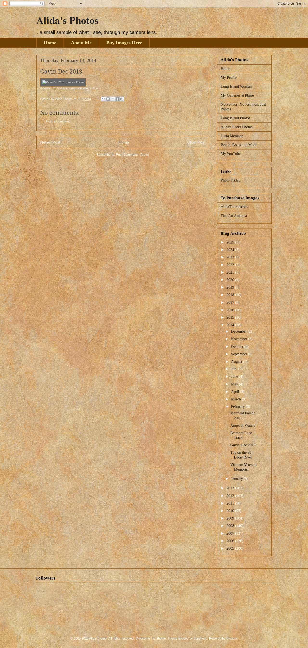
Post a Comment (58, 121)
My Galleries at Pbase (237, 95)
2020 (230, 280)
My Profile (229, 77)
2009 (230, 518)
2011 (230, 503)
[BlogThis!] (108, 99)
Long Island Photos (235, 118)
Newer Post (50, 142)
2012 (230, 496)
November (239, 339)
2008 (230, 526)
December (239, 331)
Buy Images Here (124, 42)
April (235, 392)
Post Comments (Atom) (132, 154)
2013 (230, 488)
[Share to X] (112, 99)
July (234, 369)
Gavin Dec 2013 (49, 88)
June (235, 376)
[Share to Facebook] (117, 99)
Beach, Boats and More (239, 145)
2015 (230, 317)
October (237, 346)
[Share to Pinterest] (121, 99)
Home (50, 42)
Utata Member (232, 136)
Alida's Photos (67, 20)
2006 (230, 541)
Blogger (231, 638)
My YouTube (231, 154)
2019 (230, 287)
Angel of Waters (242, 425)
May (235, 384)
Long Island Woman (236, 86)
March (236, 399)
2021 (230, 272)
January (237, 479)
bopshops (200, 638)
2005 (230, 548)
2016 (230, 310)
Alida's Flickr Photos (236, 127)
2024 (230, 250)
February (238, 407)
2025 (230, 242)
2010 (230, 511)
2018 (230, 295)
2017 (230, 302)
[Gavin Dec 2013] (63, 82)
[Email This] (103, 99)
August (237, 361)
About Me (81, 42)
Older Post (196, 142)
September (239, 354)
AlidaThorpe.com (234, 207)
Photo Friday (230, 180)
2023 (230, 257)
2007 (230, 533)
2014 (230, 325)
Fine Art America (234, 216)
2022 (230, 265)
